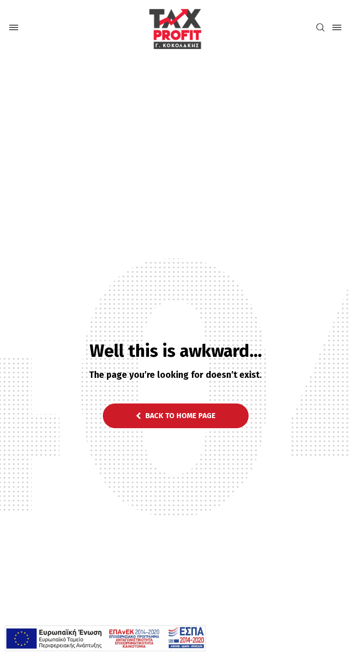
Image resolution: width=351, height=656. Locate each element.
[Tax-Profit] (175, 27)
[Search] (320, 27)
